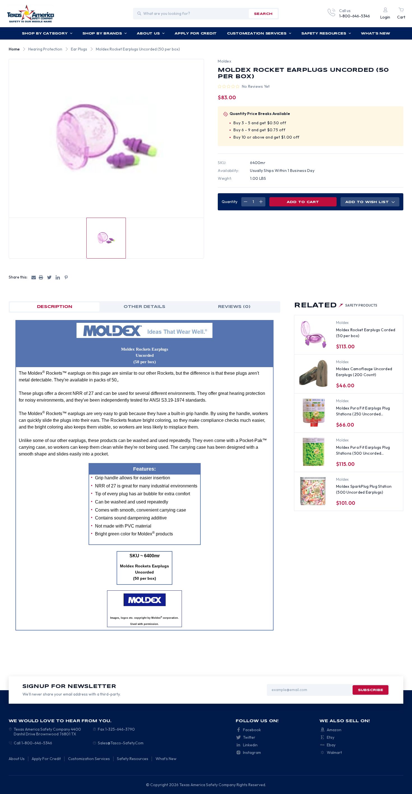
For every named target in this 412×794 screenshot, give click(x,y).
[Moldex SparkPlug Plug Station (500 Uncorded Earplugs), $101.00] (313, 491)
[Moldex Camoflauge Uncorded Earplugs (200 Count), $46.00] (313, 374)
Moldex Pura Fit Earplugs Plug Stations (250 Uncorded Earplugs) (363, 411)
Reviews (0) (234, 307)
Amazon (334, 729)
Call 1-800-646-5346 (33, 742)
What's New (375, 33)
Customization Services (256, 33)
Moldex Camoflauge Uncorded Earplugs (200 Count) (364, 371)
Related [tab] (336, 305)
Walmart (334, 752)
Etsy (330, 737)
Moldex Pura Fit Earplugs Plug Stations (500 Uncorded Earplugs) (363, 450)
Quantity (229, 201)
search (263, 13)
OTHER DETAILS (144, 307)
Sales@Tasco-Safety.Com (120, 742)
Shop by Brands (102, 33)
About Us (148, 33)
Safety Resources (323, 33)
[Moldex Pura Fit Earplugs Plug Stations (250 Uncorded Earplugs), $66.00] (313, 413)
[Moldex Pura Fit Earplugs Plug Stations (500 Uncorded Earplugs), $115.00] (313, 452)
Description (54, 307)
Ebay (331, 744)
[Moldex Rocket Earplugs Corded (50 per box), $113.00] (313, 334)
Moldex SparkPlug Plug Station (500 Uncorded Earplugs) (364, 489)
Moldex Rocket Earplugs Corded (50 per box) (365, 332)
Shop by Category (44, 33)
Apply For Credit (196, 33)
